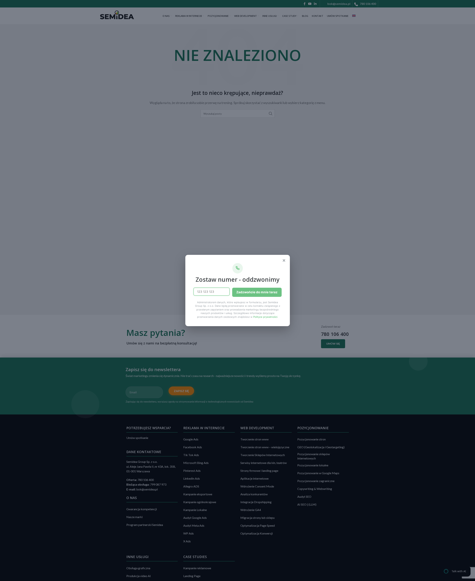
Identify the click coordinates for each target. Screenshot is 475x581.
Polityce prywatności (265, 316)
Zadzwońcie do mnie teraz (257, 292)
